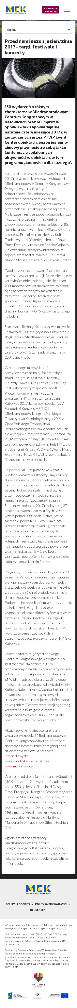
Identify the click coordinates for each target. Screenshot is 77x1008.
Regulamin (38, 909)
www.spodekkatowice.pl (23, 761)
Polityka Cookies (18, 904)
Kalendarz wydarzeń (50, 10)
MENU (11, 29)
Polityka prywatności (51, 904)
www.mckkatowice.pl (21, 766)
